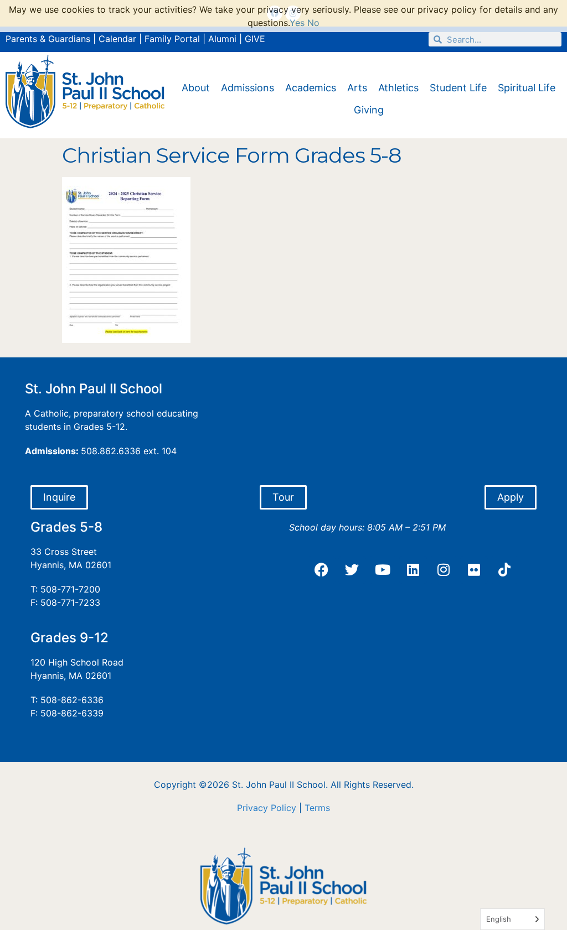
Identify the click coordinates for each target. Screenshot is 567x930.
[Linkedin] (413, 570)
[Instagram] (443, 570)
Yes (297, 22)
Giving (369, 110)
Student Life (458, 87)
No (313, 22)
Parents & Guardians (48, 38)
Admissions (247, 87)
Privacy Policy (266, 807)
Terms (317, 807)
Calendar (117, 38)
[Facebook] (322, 570)
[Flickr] (474, 570)
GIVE (255, 38)
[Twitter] (352, 570)
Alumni (222, 38)
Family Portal (172, 38)
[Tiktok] (504, 570)
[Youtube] (382, 570)
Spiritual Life (526, 87)
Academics (310, 87)
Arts (357, 87)
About (196, 87)
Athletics (398, 87)
